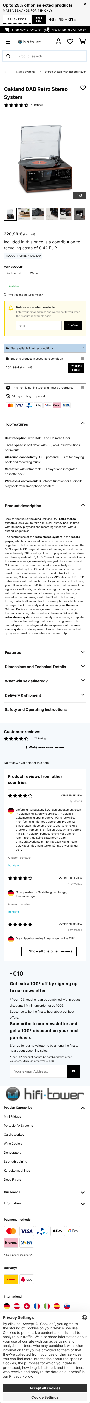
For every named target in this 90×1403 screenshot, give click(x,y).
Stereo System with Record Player (65, 71)
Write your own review (46, 747)
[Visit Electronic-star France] (37, 1306)
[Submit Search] (8, 56)
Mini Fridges (12, 1116)
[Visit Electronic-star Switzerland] (27, 1306)
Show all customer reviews (50, 951)
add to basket (77, 367)
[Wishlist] (70, 41)
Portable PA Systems (18, 1125)
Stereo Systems (26, 71)
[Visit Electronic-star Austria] (17, 1306)
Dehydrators (12, 1152)
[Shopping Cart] (82, 41)
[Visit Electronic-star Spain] (57, 1306)
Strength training (15, 1161)
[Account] (58, 41)
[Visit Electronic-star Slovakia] (67, 1306)
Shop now (39, 19)
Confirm (73, 325)
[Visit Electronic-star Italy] (47, 1306)
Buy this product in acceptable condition (36, 358)
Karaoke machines (17, 1170)
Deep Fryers (12, 1179)
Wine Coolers (13, 1143)
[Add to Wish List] (83, 88)
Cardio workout (15, 1134)
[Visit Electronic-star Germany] (7, 1306)
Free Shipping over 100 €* (69, 29)
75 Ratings (36, 105)
